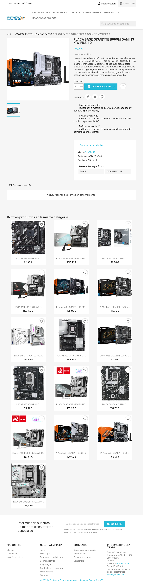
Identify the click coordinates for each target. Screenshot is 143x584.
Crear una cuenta (82, 557)
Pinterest (102, 97)
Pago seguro (46, 564)
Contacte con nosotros (51, 568)
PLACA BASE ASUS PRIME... (28, 258)
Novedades (12, 553)
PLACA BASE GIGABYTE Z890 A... (28, 355)
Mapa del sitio (46, 571)
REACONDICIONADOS (44, 18)
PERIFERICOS (111, 12)
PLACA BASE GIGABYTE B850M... (71, 307)
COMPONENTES (92, 12)
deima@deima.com (116, 574)
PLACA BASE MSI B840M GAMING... (28, 501)
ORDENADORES (41, 12)
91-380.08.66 (25, 3)
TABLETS (75, 12)
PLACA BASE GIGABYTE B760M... (115, 307)
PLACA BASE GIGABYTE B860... (114, 453)
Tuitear (95, 97)
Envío (42, 550)
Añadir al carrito (101, 86)
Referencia (84, 156)
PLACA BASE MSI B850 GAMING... (71, 258)
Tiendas (44, 575)
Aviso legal (45, 553)
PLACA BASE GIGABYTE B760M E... (115, 355)
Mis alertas (79, 560)
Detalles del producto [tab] (91, 145)
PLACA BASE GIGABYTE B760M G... (71, 453)
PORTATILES (60, 12)
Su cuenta (80, 545)
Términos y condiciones (51, 557)
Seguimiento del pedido (85, 550)
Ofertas (10, 550)
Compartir (88, 97)
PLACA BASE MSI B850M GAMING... (28, 453)
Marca (81, 152)
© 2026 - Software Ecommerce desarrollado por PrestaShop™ (71, 580)
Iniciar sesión (80, 553)
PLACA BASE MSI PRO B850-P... (28, 307)
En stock (82, 160)
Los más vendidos (15, 557)
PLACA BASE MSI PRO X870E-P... (71, 355)
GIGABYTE (90, 152)
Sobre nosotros (47, 560)
